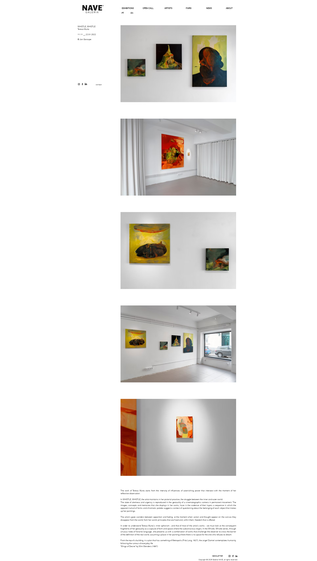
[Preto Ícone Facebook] (82, 84)
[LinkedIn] (86, 84)
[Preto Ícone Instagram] (79, 84)
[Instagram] (229, 556)
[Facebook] (233, 556)
